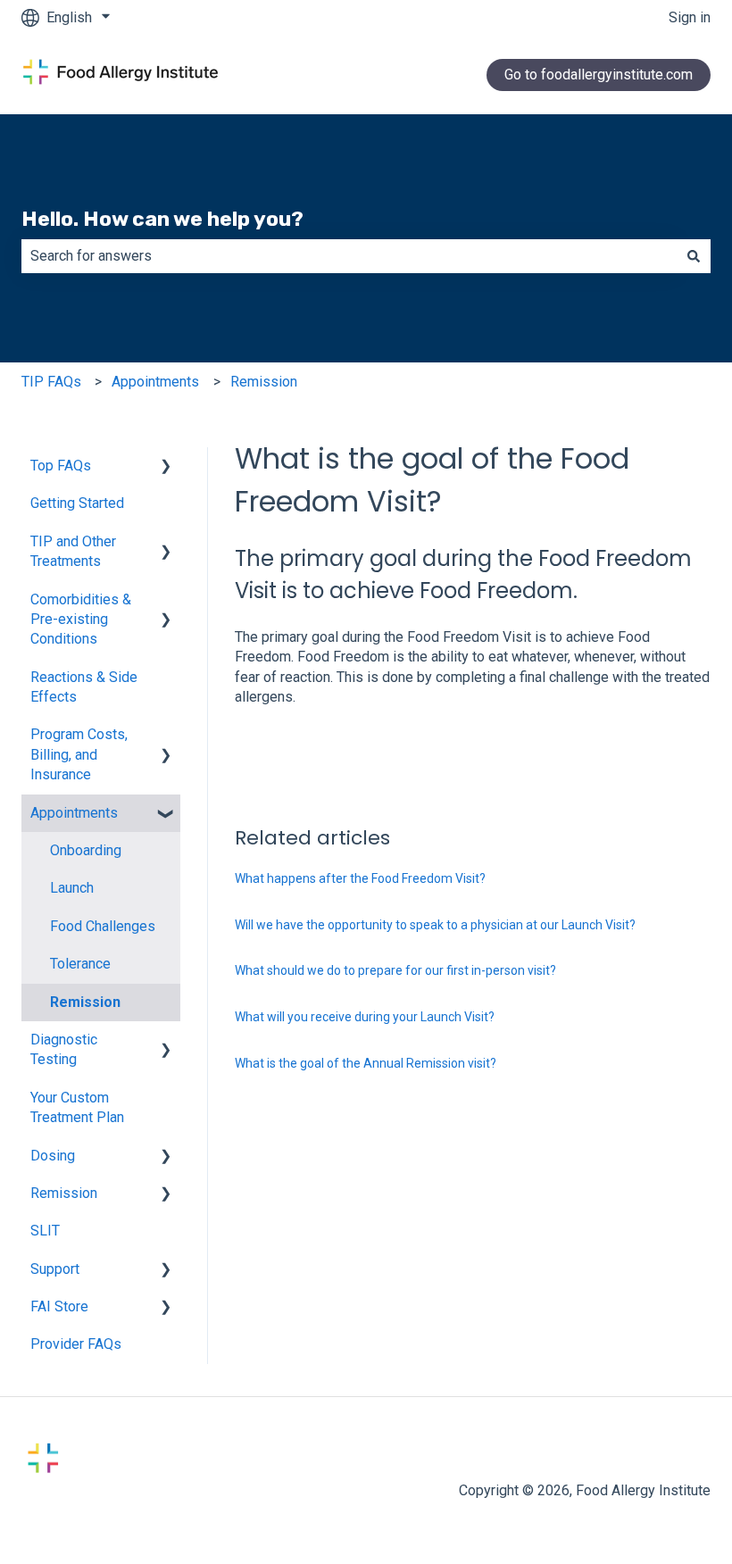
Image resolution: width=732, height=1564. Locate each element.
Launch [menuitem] (72, 887)
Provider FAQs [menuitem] (75, 1343)
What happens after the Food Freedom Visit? (360, 878)
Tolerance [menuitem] (80, 963)
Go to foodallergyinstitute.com (598, 74)
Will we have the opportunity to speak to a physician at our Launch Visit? (435, 925)
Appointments (155, 381)
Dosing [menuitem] (52, 1155)
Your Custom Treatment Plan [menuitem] (77, 1107)
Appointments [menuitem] (74, 812)
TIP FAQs (51, 381)
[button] (166, 467)
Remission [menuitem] (85, 1002)
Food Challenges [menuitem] (102, 926)
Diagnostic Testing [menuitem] (63, 1049)
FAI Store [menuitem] (59, 1306)
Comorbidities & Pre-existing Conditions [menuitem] (80, 619)
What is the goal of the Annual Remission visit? (365, 1063)
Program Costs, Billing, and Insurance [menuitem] (79, 754)
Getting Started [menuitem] (77, 503)
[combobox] (349, 256)
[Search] (694, 256)
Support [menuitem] (54, 1268)
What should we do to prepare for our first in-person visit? (395, 970)
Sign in (690, 17)
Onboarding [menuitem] (85, 850)
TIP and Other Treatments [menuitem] (73, 551)
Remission (263, 381)
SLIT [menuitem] (45, 1230)
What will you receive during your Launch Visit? (365, 1017)
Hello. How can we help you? (162, 218)
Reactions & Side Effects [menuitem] (83, 687)
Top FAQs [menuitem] (60, 465)
